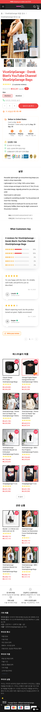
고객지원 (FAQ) (7, 671)
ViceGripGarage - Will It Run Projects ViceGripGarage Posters (30, 450)
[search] (34, 6)
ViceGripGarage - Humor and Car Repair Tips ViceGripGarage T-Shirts (11, 414)
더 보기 (20, 497)
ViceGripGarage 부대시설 (10, 17)
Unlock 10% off (4, 702)
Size (4, 92)
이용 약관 (5, 639)
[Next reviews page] (36, 339)
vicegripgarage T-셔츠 (10, 484)
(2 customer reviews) (19, 84)
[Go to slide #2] (20, 63)
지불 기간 (5, 661)
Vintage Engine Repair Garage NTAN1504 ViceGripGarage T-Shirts (30, 380)
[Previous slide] (4, 38)
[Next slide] (36, 38)
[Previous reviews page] (26, 339)
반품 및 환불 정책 (7, 664)
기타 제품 (5, 667)
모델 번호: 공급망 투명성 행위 (12, 648)
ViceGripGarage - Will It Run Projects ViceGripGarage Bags (29, 567)
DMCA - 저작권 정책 (8, 645)
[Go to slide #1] (9, 63)
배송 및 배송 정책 (7, 658)
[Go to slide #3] (32, 63)
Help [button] (37, 709)
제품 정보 (5, 636)
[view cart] (38, 6)
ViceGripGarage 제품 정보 (15, 13)
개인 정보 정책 (6, 642)
